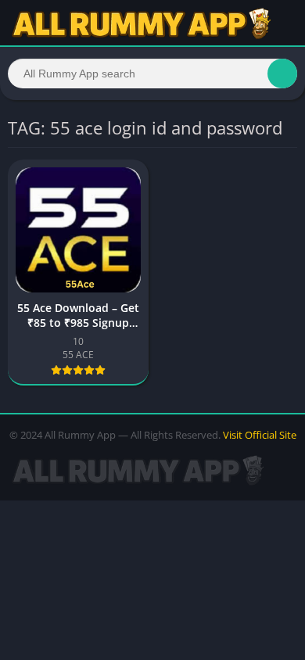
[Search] (282, 73)
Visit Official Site (259, 435)
